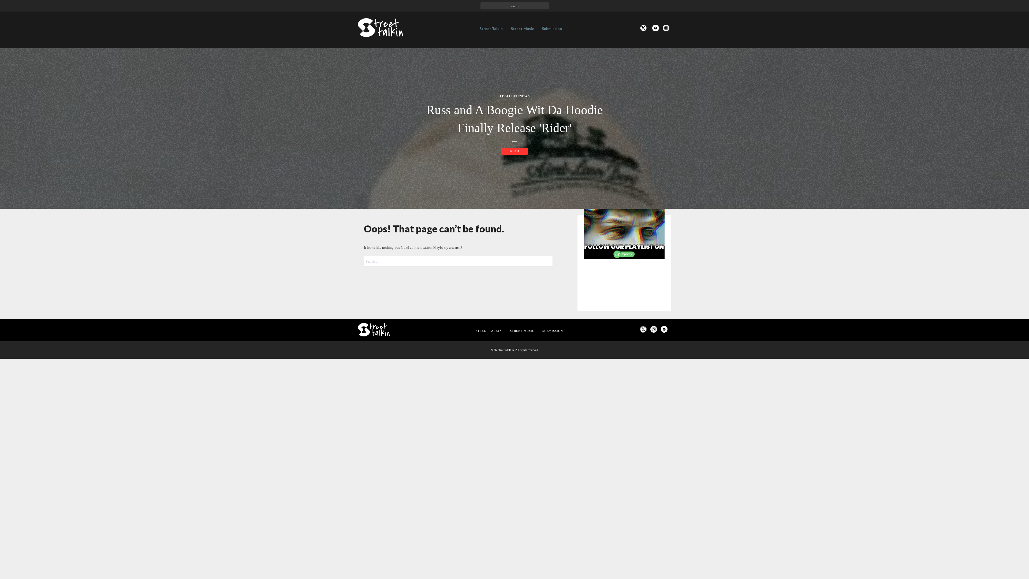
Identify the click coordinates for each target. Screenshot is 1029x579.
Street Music (522, 28)
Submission (552, 28)
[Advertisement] (624, 352)
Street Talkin (491, 28)
